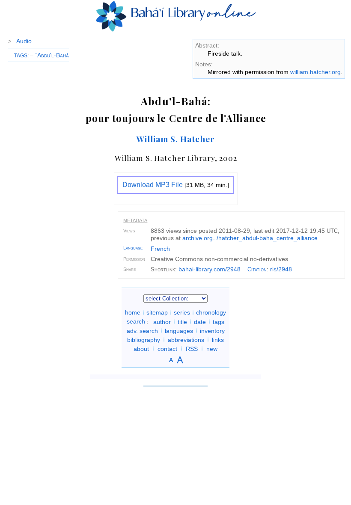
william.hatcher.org (315, 71)
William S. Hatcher (176, 138)
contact (167, 348)
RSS (192, 348)
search (136, 321)
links (218, 339)
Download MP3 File (152, 184)
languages (179, 330)
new (211, 348)
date (200, 321)
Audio (24, 41)
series (182, 312)
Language (133, 247)
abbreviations (186, 339)
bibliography (143, 339)
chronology (211, 312)
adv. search (142, 330)
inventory (212, 330)
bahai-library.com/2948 (209, 269)
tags (218, 321)
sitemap (157, 312)
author (162, 321)
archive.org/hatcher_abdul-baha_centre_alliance (250, 238)
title (182, 321)
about (141, 348)
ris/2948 (281, 269)
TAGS (20, 55)
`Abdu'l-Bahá (49, 55)
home (132, 312)
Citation (257, 269)
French (160, 248)
